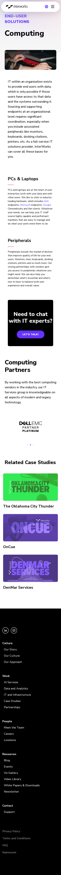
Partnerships (12, 707)
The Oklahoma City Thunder (28, 506)
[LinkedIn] (5, 632)
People (7, 721)
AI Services (11, 682)
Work (6, 676)
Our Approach (13, 662)
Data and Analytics (16, 688)
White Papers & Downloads (22, 785)
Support (9, 812)
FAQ (5, 845)
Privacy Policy (11, 831)
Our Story (10, 649)
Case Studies (12, 701)
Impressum (9, 852)
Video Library (12, 779)
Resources (9, 754)
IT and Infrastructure (17, 695)
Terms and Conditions (16, 838)
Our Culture (12, 656)
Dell (46, 201)
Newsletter (11, 791)
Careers (9, 734)
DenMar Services (18, 587)
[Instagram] (14, 632)
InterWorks (17, 7)
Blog (7, 760)
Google (47, 205)
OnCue (9, 546)
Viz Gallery (11, 773)
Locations (10, 740)
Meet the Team (14, 727)
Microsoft (25, 205)
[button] (27, 444)
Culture (7, 643)
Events (8, 766)
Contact (7, 806)
